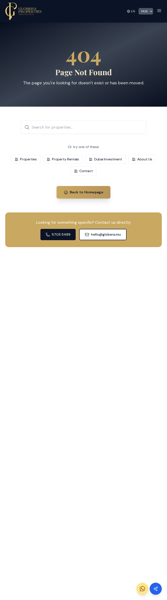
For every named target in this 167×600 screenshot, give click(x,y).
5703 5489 (61, 234)
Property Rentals (65, 159)
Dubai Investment (108, 159)
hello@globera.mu (106, 234)
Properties (28, 159)
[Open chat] (156, 589)
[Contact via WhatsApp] (142, 589)
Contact (86, 171)
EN (133, 11)
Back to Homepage (86, 192)
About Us (144, 159)
